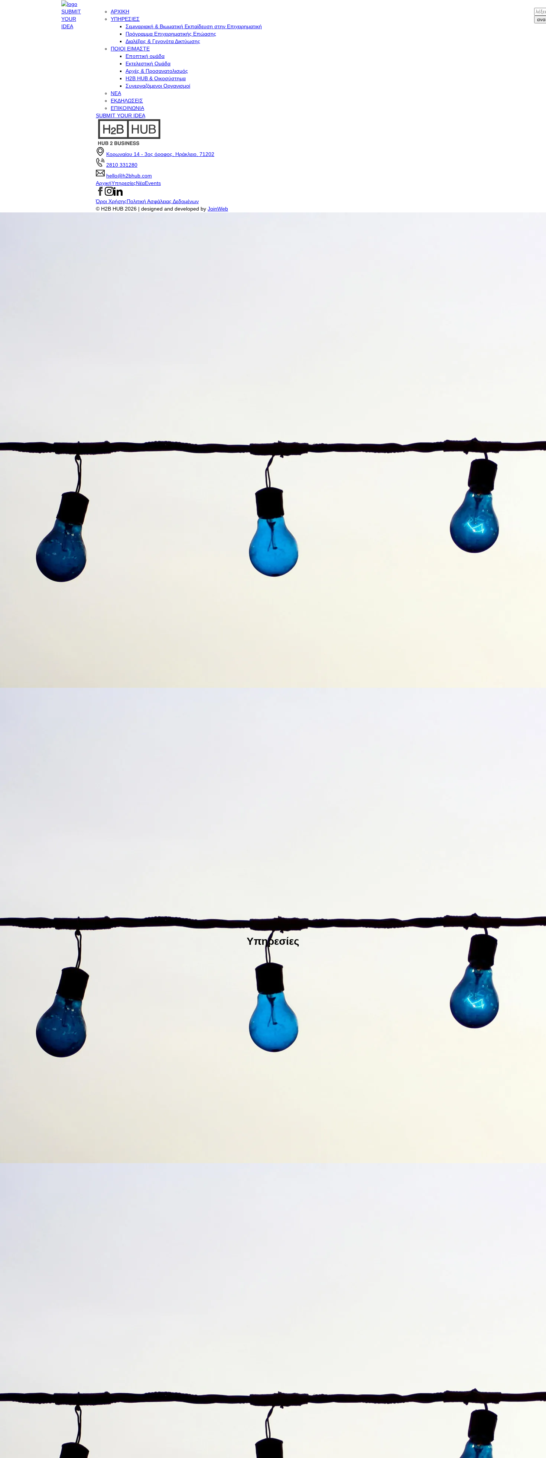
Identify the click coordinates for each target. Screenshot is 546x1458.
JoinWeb (218, 209)
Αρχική (103, 183)
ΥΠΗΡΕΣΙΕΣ (125, 19)
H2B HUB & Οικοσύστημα (156, 78)
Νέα (140, 183)
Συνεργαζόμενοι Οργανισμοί (158, 86)
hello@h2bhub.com (129, 176)
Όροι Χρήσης (111, 201)
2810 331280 (121, 165)
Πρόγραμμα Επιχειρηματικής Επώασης (171, 34)
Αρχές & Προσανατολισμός (157, 71)
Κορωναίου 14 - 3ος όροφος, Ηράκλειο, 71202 (160, 154)
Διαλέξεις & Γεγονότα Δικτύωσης (163, 41)
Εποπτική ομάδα (145, 56)
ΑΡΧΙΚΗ (120, 11)
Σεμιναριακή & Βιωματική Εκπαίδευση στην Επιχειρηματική (194, 26)
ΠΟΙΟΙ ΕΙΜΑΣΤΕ (130, 49)
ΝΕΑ (116, 93)
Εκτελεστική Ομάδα (148, 63)
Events (153, 183)
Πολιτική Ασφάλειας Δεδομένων (163, 201)
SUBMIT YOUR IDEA (71, 19)
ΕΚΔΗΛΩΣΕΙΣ (127, 101)
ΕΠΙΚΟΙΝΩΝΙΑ (127, 108)
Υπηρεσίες (123, 183)
